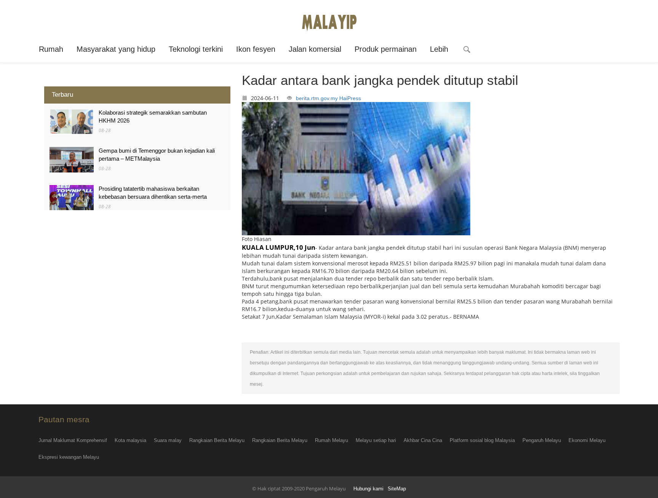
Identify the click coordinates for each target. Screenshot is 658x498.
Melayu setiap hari (376, 440)
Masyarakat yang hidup (116, 49)
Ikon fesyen (255, 49)
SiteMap (397, 489)
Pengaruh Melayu (541, 440)
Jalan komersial (315, 49)
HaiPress (350, 98)
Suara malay (168, 440)
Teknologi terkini (196, 49)
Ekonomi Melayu (587, 440)
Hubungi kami (368, 489)
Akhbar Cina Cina (423, 440)
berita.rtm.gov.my (317, 98)
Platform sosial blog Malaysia (482, 440)
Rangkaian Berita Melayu (216, 440)
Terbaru (62, 94)
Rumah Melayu (331, 440)
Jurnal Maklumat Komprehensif (72, 440)
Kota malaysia (130, 440)
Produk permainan (386, 49)
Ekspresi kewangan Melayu (68, 457)
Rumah (51, 49)
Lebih (439, 49)
